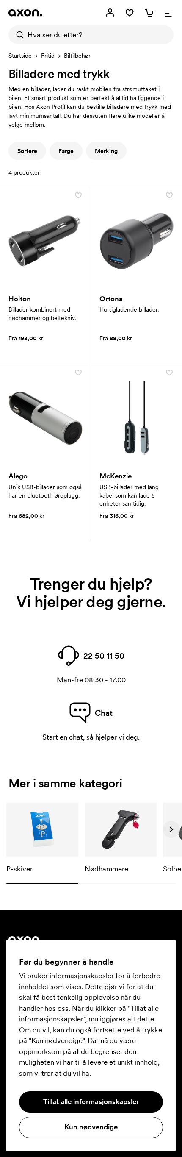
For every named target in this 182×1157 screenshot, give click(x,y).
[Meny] (168, 12)
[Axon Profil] (25, 13)
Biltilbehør (77, 55)
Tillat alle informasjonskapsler (91, 1101)
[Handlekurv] (149, 12)
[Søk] (17, 34)
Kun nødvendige (91, 1127)
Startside (20, 55)
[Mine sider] (110, 12)
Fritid (48, 55)
